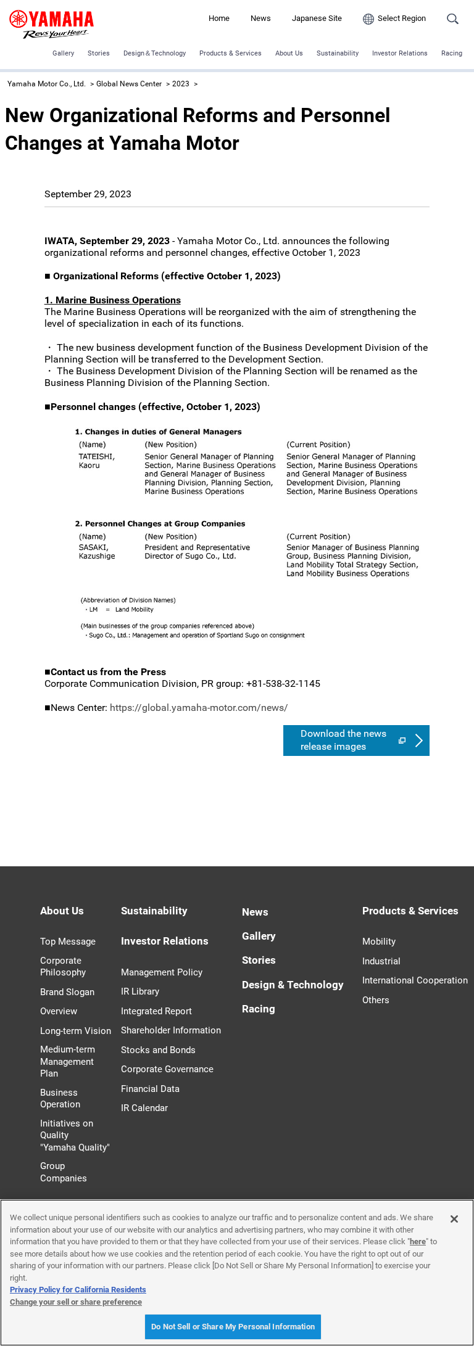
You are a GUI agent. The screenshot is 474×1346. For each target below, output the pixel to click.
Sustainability (338, 53)
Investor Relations (400, 53)
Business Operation (60, 1098)
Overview (58, 1011)
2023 (180, 84)
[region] (237, 1272)
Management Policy (161, 972)
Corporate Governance (167, 1069)
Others (375, 1000)
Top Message (68, 941)
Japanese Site (317, 18)
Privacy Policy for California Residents (78, 1289)
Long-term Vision (75, 1030)
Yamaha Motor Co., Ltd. (46, 84)
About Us (289, 53)
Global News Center (129, 84)
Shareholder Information (171, 1030)
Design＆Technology (154, 53)
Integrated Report (156, 1011)
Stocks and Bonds (158, 1050)
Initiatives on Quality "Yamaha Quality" (75, 1135)
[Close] (454, 1219)
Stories (99, 53)
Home (219, 18)
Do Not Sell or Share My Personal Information (233, 1326)
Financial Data (150, 1088)
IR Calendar (144, 1108)
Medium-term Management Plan (67, 1061)
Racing (451, 53)
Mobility (379, 941)
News (261, 18)
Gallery (63, 53)
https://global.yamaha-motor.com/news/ (199, 707)
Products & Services (230, 53)
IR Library (140, 991)
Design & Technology (293, 985)
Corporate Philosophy (63, 967)
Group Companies (63, 1172)
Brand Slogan (67, 992)
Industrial (381, 961)
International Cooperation (415, 980)
